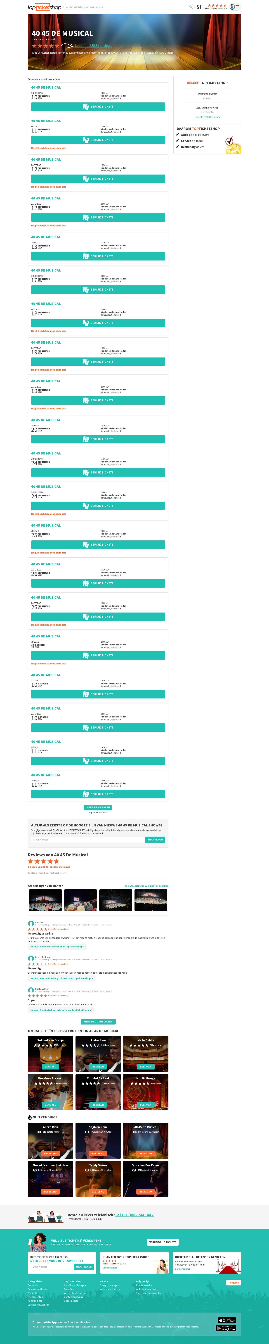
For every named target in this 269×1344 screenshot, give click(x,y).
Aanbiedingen (35, 1301)
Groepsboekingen (109, 1285)
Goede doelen (71, 1301)
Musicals (32, 1293)
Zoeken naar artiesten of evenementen (84, 7)
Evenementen (35, 1297)
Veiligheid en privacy (147, 1289)
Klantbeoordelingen (75, 1285)
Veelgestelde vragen (75, 1293)
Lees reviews (110, 1267)
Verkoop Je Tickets (110, 1289)
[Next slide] (160, 900)
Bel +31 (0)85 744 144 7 (134, 1215)
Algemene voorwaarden (148, 1293)
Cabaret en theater (38, 1289)
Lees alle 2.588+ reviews (93, 46)
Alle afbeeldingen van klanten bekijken (146, 885)
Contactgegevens (73, 1297)
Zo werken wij (182, 1269)
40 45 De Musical (47, 39)
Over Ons (69, 1289)
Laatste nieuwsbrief (38, 1304)
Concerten (33, 1285)
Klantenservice (144, 1285)
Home (34, 39)
